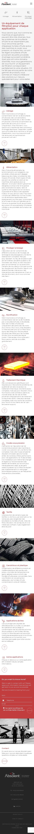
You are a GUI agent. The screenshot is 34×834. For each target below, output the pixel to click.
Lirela (4, 143)
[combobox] (4, 700)
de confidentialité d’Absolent (14, 710)
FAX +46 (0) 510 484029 (17, 794)
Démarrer (4, 761)
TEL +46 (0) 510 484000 (17, 790)
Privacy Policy (17, 814)
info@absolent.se (17, 799)
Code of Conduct (17, 818)
